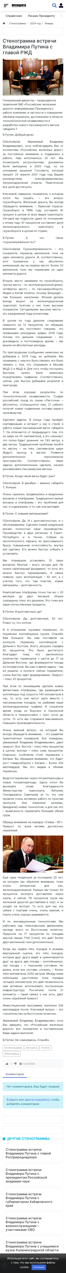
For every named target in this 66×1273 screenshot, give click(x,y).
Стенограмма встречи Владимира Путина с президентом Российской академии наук (26, 1175)
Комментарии (15, 1074)
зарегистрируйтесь (37, 1099)
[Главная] (4, 23)
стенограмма (14, 1047)
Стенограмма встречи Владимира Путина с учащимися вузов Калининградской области (32, 1246)
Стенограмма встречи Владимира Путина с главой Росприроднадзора (28, 1153)
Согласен (38, 1267)
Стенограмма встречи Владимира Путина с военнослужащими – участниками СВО (24, 1224)
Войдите (12, 1099)
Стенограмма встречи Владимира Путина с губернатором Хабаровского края (29, 1199)
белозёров (12, 1053)
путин (46, 1047)
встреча (32, 1047)
